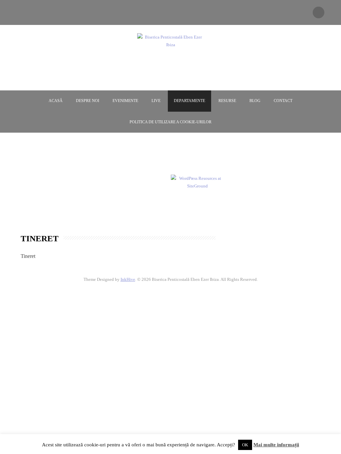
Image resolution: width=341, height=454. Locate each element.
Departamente (189, 100)
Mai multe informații (276, 444)
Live (156, 100)
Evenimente (125, 100)
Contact (283, 100)
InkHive (128, 279)
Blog (254, 100)
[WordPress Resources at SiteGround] (197, 181)
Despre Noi (87, 100)
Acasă (56, 100)
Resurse (227, 100)
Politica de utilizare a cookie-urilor (170, 122)
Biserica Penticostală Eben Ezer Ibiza (170, 57)
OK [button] (245, 444)
